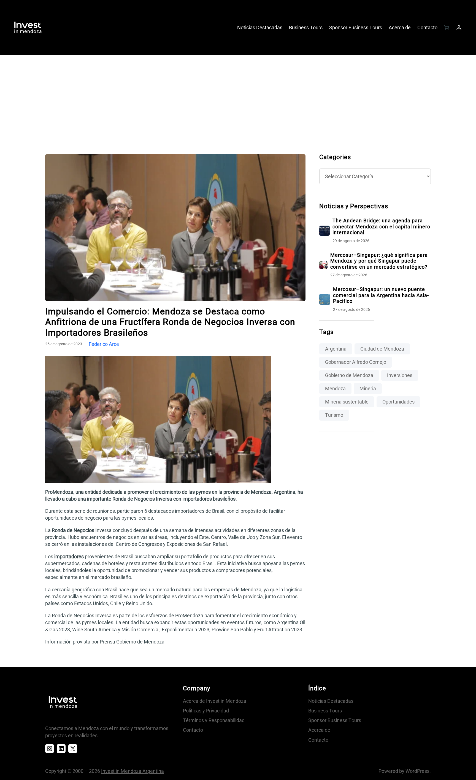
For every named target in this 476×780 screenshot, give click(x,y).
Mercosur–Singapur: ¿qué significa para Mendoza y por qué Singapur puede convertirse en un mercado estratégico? (379, 261)
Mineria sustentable (347, 402)
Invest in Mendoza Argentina (132, 771)
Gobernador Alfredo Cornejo (355, 362)
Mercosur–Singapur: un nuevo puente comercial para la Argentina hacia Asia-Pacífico (381, 295)
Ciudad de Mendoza (382, 349)
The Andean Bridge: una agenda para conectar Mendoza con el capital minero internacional (381, 226)
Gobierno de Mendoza (349, 375)
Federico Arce (104, 344)
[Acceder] (459, 28)
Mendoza (335, 388)
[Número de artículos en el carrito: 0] (446, 28)
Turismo (334, 415)
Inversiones (399, 375)
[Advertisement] (238, 99)
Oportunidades (398, 402)
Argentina (336, 349)
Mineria (367, 388)
